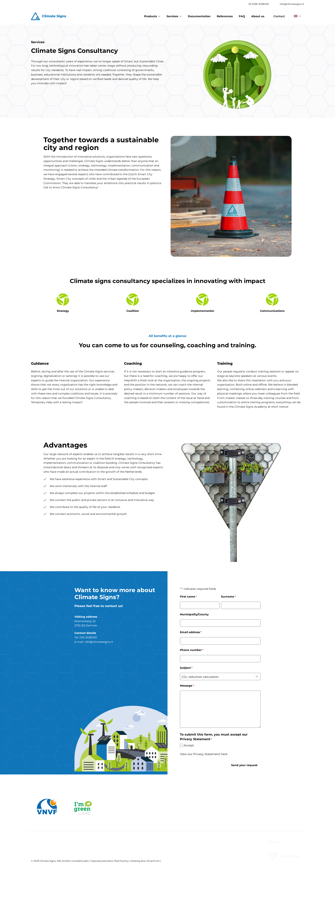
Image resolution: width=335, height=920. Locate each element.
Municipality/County (194, 614)
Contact (279, 16)
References (225, 16)
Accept (189, 745)
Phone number (191, 650)
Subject (186, 668)
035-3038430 (88, 637)
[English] (297, 15)
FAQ (242, 16)
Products (150, 16)
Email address (191, 632)
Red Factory (121, 860)
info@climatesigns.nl (292, 4)
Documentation (199, 16)
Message (187, 685)
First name (188, 596)
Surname (228, 596)
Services (172, 16)
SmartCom (153, 860)
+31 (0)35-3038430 (258, 4)
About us (257, 16)
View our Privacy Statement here (203, 754)
